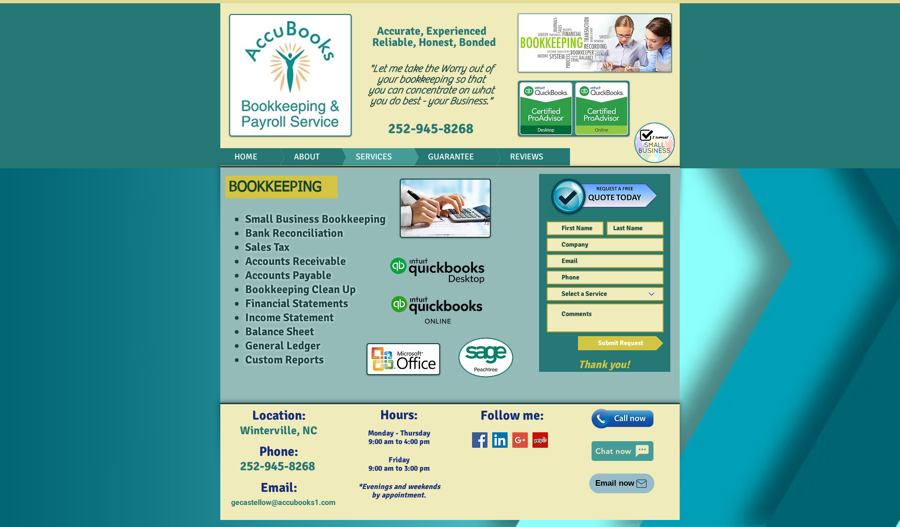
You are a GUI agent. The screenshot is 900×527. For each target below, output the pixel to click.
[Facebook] (480, 440)
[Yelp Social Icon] (540, 440)
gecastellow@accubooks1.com (283, 502)
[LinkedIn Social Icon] (500, 440)
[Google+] (520, 440)
